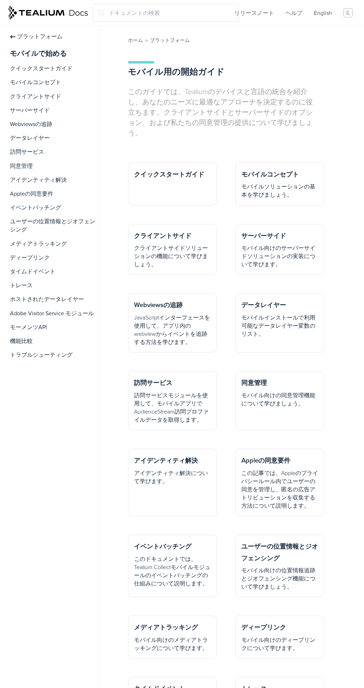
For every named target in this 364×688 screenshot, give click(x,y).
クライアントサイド (35, 96)
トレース (21, 285)
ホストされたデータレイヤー (47, 299)
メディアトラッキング (38, 243)
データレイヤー (30, 138)
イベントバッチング (35, 207)
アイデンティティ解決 (38, 180)
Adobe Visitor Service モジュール (52, 313)
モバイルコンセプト (35, 82)
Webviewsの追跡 (31, 124)
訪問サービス (27, 151)
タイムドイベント (32, 271)
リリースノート (254, 13)
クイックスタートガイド (41, 68)
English (323, 13)
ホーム (135, 40)
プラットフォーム (40, 36)
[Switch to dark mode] (348, 12)
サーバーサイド (30, 110)
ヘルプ (294, 13)
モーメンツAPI (28, 327)
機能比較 (21, 341)
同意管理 (21, 166)
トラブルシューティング (41, 355)
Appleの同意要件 (31, 193)
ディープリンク (30, 257)
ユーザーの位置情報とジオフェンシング (52, 225)
